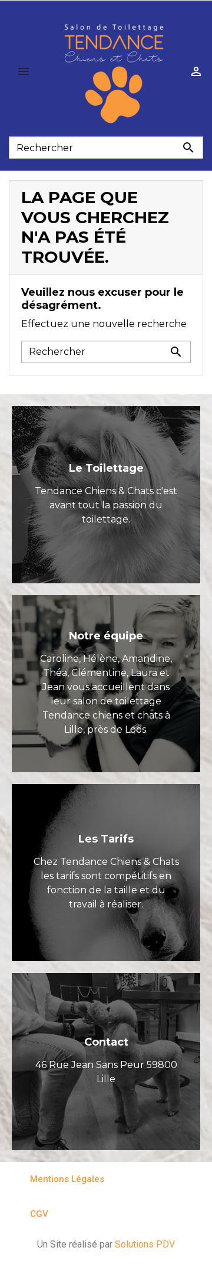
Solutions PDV (145, 1244)
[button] (62, 1179)
